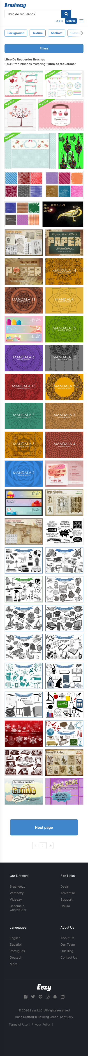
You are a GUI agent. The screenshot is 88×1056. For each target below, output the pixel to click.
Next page (44, 827)
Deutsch (16, 957)
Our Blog (66, 951)
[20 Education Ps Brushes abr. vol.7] (24, 647)
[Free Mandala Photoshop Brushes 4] (64, 444)
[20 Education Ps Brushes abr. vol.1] (64, 560)
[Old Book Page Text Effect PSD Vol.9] (64, 242)
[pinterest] (40, 997)
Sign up (71, 20)
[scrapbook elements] (70, 151)
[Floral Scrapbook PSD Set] (64, 84)
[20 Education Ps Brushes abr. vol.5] (24, 618)
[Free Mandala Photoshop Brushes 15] (64, 329)
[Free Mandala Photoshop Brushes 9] (64, 387)
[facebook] (25, 997)
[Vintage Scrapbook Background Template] (30, 151)
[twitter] (33, 997)
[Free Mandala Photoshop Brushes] (64, 300)
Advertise (67, 893)
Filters (44, 48)
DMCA (65, 906)
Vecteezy (17, 893)
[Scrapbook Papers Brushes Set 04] (64, 185)
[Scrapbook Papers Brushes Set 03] (22, 214)
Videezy (16, 899)
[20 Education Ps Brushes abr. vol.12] (64, 704)
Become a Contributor (18, 908)
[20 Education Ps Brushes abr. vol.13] (64, 733)
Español (15, 944)
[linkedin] (62, 997)
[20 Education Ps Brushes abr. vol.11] (24, 704)
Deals (64, 886)
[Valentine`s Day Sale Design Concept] (64, 473)
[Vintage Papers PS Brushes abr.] (24, 531)
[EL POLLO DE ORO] (62, 214)
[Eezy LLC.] (44, 987)
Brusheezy (17, 886)
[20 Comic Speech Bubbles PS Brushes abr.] (24, 791)
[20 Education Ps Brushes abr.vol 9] (64, 676)
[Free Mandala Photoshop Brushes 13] (24, 387)
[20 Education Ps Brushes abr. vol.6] (64, 618)
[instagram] (47, 997)
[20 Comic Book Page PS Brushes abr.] (64, 791)
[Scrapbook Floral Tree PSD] (20, 115)
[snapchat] (55, 997)
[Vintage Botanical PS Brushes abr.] (64, 762)
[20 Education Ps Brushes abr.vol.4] (64, 589)
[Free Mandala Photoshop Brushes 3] (64, 416)
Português (17, 951)
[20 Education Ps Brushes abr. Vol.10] (24, 676)
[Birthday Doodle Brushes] (64, 531)
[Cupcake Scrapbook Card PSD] (60, 115)
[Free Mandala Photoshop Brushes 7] (24, 416)
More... (15, 964)
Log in (59, 20)
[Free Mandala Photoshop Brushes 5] (24, 444)
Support (66, 899)
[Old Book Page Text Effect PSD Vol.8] (24, 271)
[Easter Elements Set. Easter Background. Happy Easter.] (24, 329)
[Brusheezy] (15, 5)
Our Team (67, 944)
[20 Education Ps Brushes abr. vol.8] (64, 647)
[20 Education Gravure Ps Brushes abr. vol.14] (24, 762)
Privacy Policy (41, 1024)
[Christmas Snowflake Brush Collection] (24, 733)
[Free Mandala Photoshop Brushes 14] (64, 271)
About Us (67, 938)
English (15, 938)
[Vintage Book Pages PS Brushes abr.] (24, 242)
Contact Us (68, 957)
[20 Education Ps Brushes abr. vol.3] (24, 560)
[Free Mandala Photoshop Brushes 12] (64, 358)
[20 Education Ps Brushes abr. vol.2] (24, 589)
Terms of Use (18, 1024)
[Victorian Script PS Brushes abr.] (64, 502)
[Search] (66, 14)
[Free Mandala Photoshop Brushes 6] (24, 358)
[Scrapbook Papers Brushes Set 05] (24, 185)
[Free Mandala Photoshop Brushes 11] (24, 300)
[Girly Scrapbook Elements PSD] (24, 84)
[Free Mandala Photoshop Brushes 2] (24, 473)
